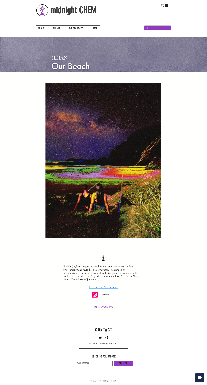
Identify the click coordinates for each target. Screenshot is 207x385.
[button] (98, 28)
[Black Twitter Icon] (100, 337)
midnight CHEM (73, 10)
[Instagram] (95, 295)
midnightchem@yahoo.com (103, 343)
